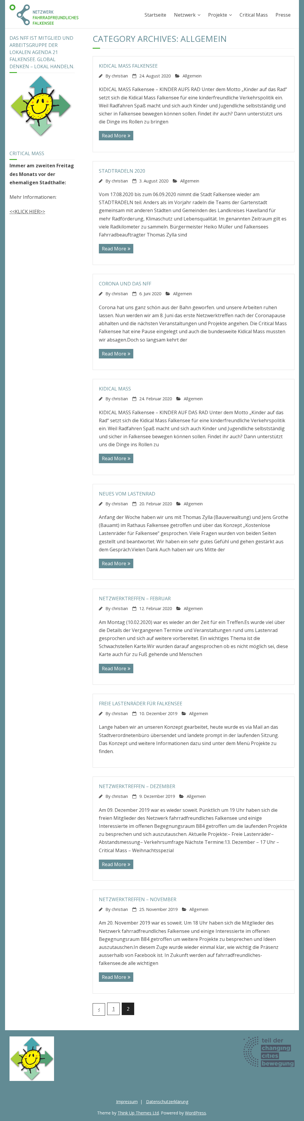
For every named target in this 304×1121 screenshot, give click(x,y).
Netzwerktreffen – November (137, 899)
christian (120, 76)
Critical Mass (254, 15)
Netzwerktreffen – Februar (135, 598)
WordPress (195, 1113)
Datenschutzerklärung (167, 1101)
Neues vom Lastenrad (127, 493)
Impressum (127, 1101)
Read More (114, 135)
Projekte (217, 15)
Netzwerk (185, 15)
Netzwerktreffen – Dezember (137, 786)
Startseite (155, 15)
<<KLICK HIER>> (27, 211)
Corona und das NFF (125, 283)
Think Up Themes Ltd (138, 1113)
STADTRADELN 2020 (122, 171)
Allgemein (192, 76)
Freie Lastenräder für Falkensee (140, 703)
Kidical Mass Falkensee (128, 66)
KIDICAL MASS (115, 388)
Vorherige (99, 1009)
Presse (283, 15)
